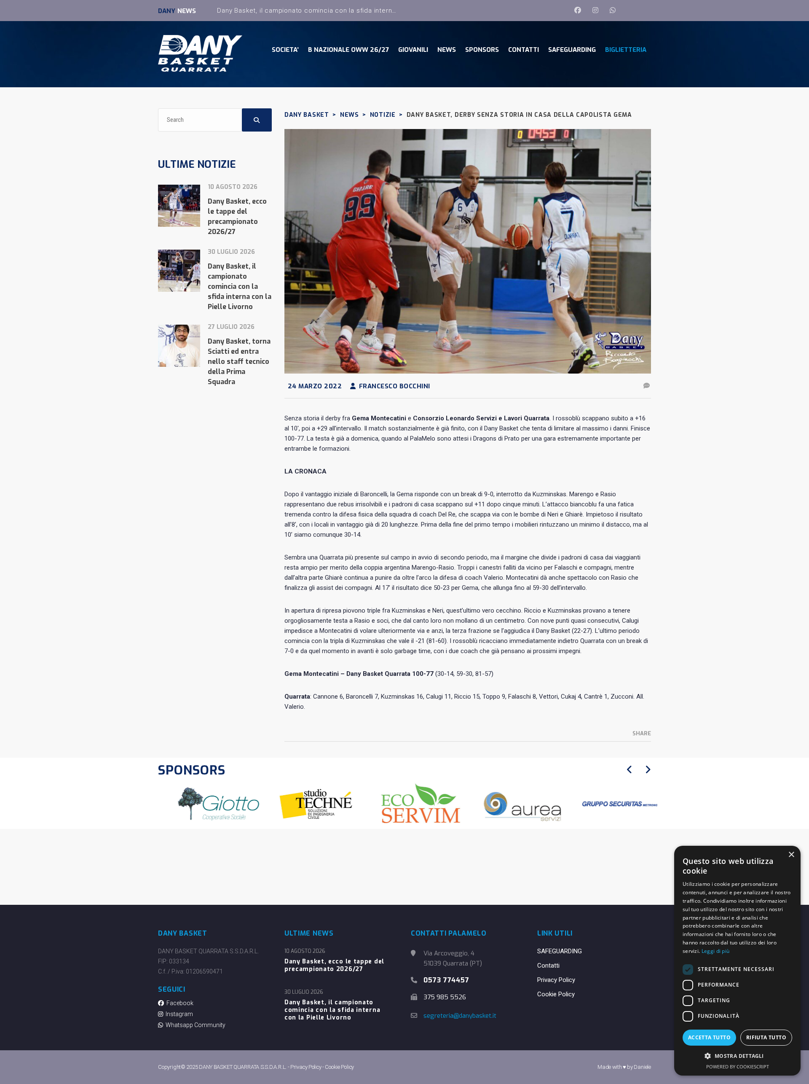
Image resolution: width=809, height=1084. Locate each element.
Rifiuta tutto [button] (766, 1037)
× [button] (791, 855)
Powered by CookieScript (737, 1066)
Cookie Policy (556, 994)
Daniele (642, 1067)
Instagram (178, 1014)
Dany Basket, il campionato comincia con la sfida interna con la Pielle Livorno (339, 10)
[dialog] (737, 961)
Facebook (178, 1003)
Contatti (548, 965)
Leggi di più (716, 951)
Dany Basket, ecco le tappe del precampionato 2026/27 (334, 965)
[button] (737, 1056)
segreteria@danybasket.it (459, 1015)
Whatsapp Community (194, 1025)
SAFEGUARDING (559, 951)
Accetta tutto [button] (709, 1037)
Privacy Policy (556, 980)
